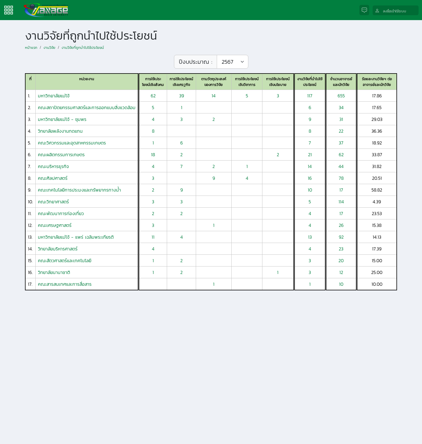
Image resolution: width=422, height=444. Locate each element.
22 (341, 131)
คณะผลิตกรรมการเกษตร (61, 154)
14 (214, 95)
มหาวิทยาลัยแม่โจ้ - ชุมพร (62, 119)
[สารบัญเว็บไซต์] (8, 9)
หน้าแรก (31, 47)
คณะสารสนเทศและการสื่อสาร (65, 284)
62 (153, 95)
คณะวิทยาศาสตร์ (53, 201)
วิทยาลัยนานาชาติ (54, 272)
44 (341, 166)
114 (341, 201)
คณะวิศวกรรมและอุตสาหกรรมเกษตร (72, 142)
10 (310, 189)
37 (341, 142)
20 (341, 260)
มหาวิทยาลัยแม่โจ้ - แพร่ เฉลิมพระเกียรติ (76, 236)
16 (310, 178)
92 (341, 236)
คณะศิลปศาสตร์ (52, 178)
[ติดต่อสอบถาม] (366, 10)
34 (341, 107)
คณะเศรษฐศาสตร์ (54, 225)
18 (153, 154)
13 (310, 236)
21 (310, 154)
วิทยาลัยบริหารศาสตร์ (58, 248)
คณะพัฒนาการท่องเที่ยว (61, 213)
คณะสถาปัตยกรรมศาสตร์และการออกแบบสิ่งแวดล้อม (86, 107)
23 (341, 248)
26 (341, 225)
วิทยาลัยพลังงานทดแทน (60, 131)
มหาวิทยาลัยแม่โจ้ (53, 95)
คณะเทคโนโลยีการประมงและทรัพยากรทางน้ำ (79, 189)
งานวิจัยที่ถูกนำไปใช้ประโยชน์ (82, 47)
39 (181, 95)
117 (309, 95)
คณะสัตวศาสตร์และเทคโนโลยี (64, 260)
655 (341, 95)
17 (341, 189)
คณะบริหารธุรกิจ (53, 166)
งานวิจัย (49, 47)
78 (341, 178)
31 (341, 119)
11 (153, 236)
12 (341, 272)
